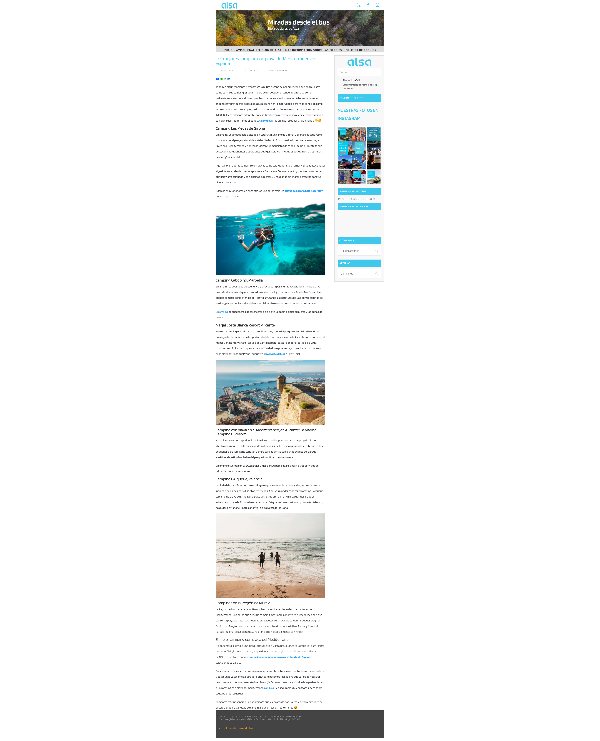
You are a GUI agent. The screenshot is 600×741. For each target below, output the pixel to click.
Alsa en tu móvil (351, 80)
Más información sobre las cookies (313, 50)
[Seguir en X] (358, 5)
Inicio (228, 50)
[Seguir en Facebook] (368, 5)
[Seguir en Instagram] (377, 5)
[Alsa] (359, 62)
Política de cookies (360, 50)
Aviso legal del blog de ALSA (259, 50)
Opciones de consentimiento (238, 728)
